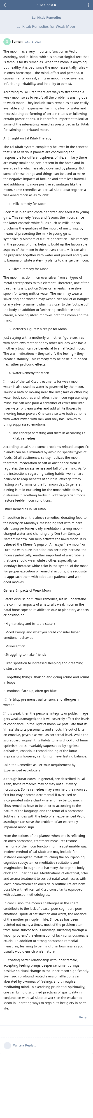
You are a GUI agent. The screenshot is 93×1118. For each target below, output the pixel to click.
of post (45, 5)
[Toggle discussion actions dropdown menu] (88, 5)
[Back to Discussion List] (4, 5)
